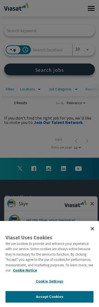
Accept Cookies (50, 297)
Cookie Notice (25, 270)
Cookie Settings (49, 281)
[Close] (92, 229)
